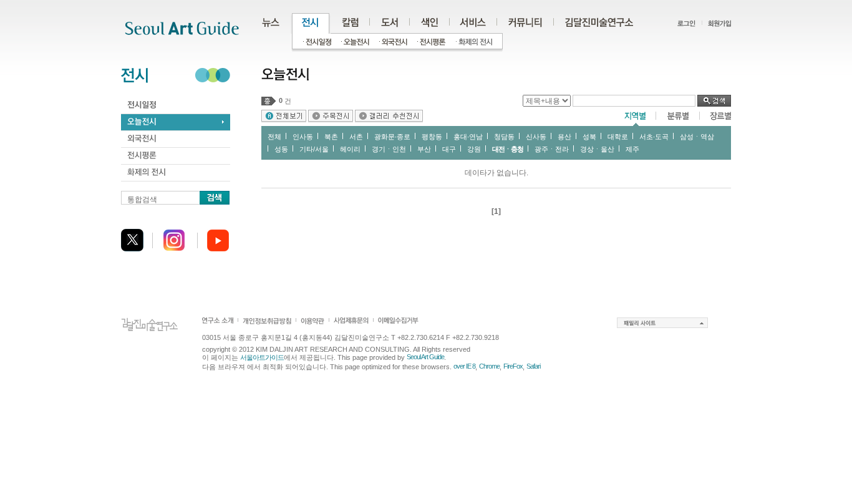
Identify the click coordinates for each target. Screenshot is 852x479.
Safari (533, 366)
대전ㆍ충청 (507, 149)
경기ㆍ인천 (389, 149)
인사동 (303, 136)
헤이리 (350, 149)
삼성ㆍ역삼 (697, 136)
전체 (274, 136)
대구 (449, 149)
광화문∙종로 (392, 136)
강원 (474, 149)
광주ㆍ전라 (552, 149)
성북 (589, 136)
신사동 (536, 136)
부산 (424, 149)
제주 (632, 149)
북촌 (331, 136)
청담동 (504, 136)
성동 (281, 149)
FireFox (513, 366)
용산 (564, 136)
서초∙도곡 (654, 136)
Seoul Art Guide (425, 356)
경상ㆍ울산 (597, 149)
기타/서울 (314, 149)
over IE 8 (464, 366)
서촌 (356, 136)
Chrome (489, 366)
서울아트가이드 (262, 357)
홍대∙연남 (468, 136)
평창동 (432, 136)
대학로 (618, 136)
